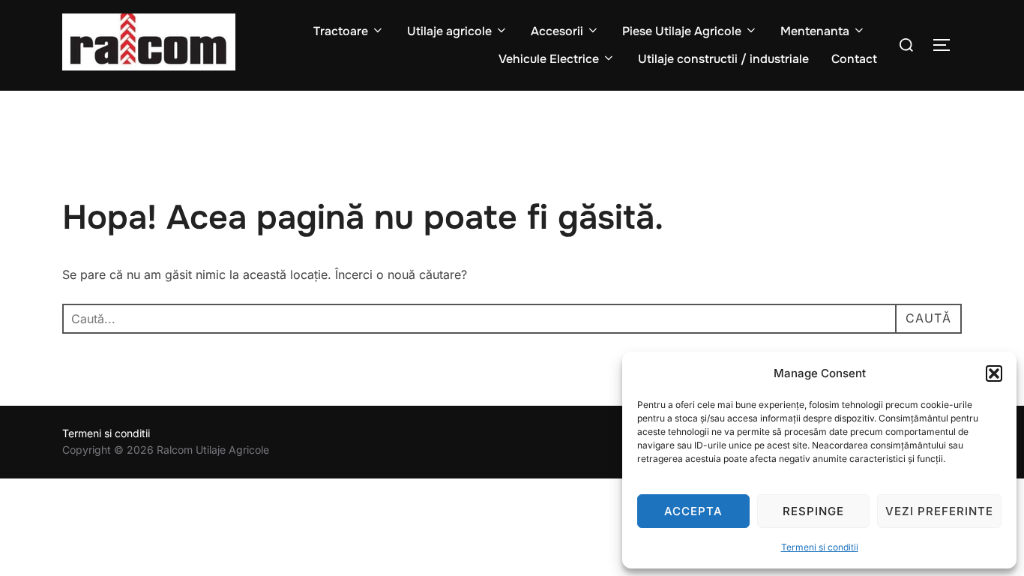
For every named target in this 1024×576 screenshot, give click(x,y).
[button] (994, 373)
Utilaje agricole (449, 31)
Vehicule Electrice (549, 59)
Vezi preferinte (939, 511)
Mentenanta (814, 31)
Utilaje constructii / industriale (723, 59)
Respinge (813, 511)
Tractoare (340, 31)
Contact (854, 59)
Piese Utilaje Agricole (681, 31)
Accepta (693, 511)
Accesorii (557, 31)
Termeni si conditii (819, 547)
